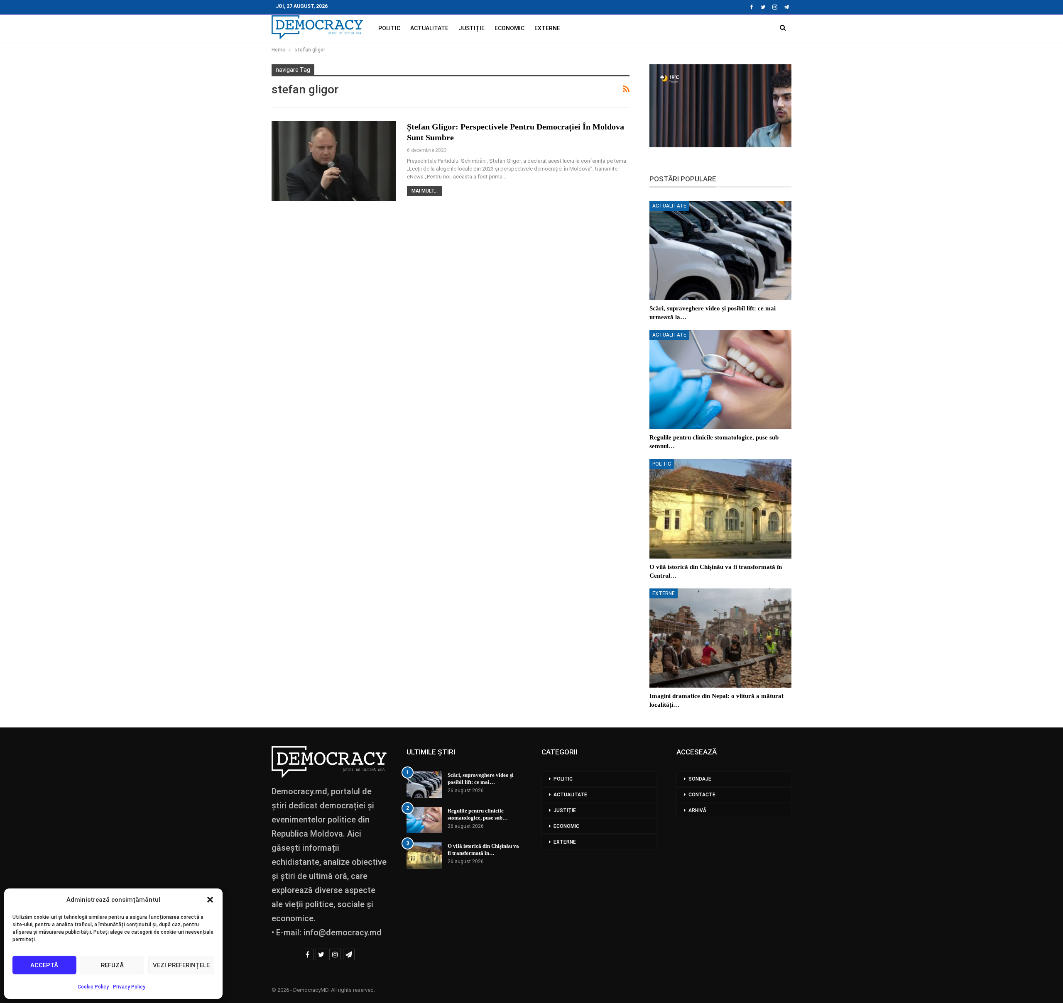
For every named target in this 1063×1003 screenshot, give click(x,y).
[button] (210, 900)
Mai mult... (424, 191)
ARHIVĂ (697, 810)
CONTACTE (701, 795)
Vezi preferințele (181, 965)
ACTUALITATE (429, 28)
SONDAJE (699, 779)
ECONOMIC (509, 28)
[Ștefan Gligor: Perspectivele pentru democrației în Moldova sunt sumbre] (334, 161)
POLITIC (389, 28)
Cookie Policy (93, 987)
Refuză (112, 965)
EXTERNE (547, 28)
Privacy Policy (129, 987)
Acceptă (44, 965)
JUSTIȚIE (471, 28)
